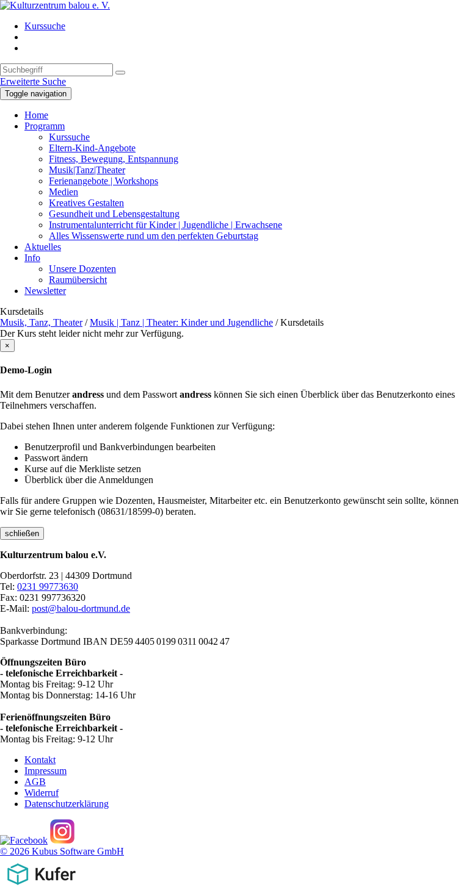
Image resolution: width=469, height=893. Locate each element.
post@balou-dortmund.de (81, 608)
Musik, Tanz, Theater (41, 322)
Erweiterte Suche (33, 81)
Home (36, 115)
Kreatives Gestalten (86, 203)
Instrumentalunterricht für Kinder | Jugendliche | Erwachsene (165, 225)
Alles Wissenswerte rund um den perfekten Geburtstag (153, 236)
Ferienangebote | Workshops (103, 181)
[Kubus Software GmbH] (41, 887)
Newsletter (45, 290)
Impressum (45, 771)
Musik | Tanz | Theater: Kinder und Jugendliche (181, 322)
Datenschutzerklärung (66, 803)
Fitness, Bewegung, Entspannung (113, 159)
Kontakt (40, 760)
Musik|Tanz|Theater (87, 170)
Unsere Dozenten (82, 269)
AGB (35, 781)
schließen (22, 533)
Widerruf (41, 792)
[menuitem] (246, 26)
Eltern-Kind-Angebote (92, 148)
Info (32, 258)
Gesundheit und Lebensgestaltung (114, 214)
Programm (44, 126)
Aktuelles (42, 247)
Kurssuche (44, 26)
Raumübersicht (78, 279)
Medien (63, 192)
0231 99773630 (47, 586)
